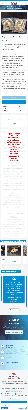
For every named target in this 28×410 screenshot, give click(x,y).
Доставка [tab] (10, 119)
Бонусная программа (11, 351)
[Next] (26, 256)
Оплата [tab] (18, 119)
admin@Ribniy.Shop (22, 395)
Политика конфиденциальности (13, 390)
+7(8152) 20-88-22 (8, 395)
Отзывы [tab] (14, 123)
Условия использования (12, 391)
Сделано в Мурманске (12, 362)
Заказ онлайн (9, 345)
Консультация (10, 357)
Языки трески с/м (13, 258)
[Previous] (1, 256)
